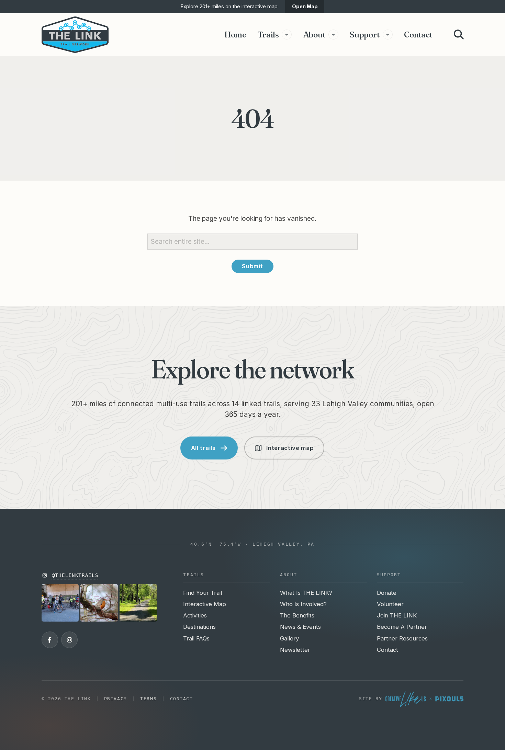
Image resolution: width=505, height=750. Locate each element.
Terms (148, 698)
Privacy (115, 698)
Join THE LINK (397, 615)
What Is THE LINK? (306, 592)
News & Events (300, 626)
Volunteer (390, 604)
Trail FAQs (196, 638)
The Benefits (297, 615)
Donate (386, 592)
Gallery (289, 638)
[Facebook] (50, 640)
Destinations (199, 626)
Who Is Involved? (303, 604)
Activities (195, 615)
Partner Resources (402, 638)
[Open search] (459, 34)
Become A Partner (402, 626)
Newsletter (295, 649)
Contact (418, 34)
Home (235, 34)
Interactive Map (204, 604)
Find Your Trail (202, 592)
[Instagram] (69, 640)
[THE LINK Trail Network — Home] (75, 34)
